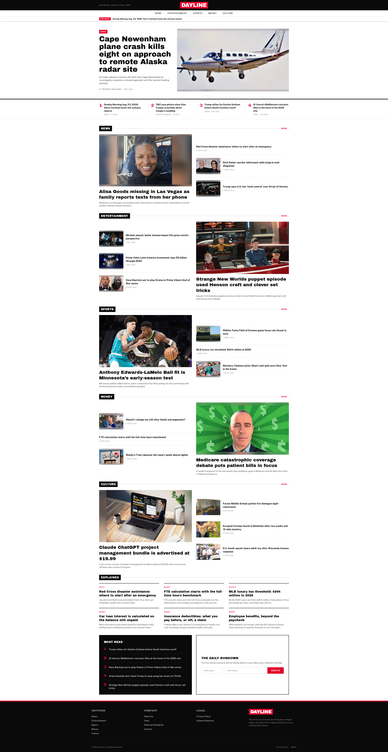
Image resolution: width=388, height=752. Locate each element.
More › (285, 128)
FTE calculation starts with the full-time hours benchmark (132, 437)
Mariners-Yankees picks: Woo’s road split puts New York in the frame (255, 367)
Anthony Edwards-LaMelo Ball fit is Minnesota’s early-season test (142, 375)
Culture (228, 13)
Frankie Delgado (111, 89)
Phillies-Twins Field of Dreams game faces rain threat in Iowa (254, 332)
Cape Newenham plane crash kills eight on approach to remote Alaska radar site (135, 54)
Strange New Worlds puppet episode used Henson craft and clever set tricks (241, 285)
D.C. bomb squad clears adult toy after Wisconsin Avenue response (256, 550)
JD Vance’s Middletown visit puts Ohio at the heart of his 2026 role (270, 107)
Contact (148, 729)
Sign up (275, 670)
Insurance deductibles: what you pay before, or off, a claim (190, 618)
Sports (197, 13)
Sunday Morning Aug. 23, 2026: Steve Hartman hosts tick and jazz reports (147, 19)
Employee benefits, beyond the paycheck (254, 618)
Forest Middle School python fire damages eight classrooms (250, 505)
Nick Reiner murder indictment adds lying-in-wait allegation (251, 164)
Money (212, 13)
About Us (148, 716)
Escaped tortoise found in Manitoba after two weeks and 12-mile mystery (255, 528)
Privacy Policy (203, 716)
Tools (146, 720)
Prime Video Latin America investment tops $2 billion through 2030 (156, 259)
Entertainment (177, 13)
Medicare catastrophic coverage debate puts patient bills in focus (236, 462)
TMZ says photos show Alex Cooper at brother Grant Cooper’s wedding (171, 107)
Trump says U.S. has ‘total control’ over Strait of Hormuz (255, 186)
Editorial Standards (153, 725)
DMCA (293, 747)
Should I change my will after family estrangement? (155, 419)
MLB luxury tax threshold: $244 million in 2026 (223, 349)
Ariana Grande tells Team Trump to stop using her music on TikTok (145, 676)
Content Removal (205, 720)
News (158, 13)
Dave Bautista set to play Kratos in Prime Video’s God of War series (158, 282)
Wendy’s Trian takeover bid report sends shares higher (157, 455)
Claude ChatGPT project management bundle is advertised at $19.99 (144, 553)
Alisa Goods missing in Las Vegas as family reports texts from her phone (144, 194)
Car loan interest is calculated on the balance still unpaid (126, 618)
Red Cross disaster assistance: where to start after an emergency (233, 146)
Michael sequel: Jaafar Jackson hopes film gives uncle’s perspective (157, 237)
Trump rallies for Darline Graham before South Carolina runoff (222, 106)
